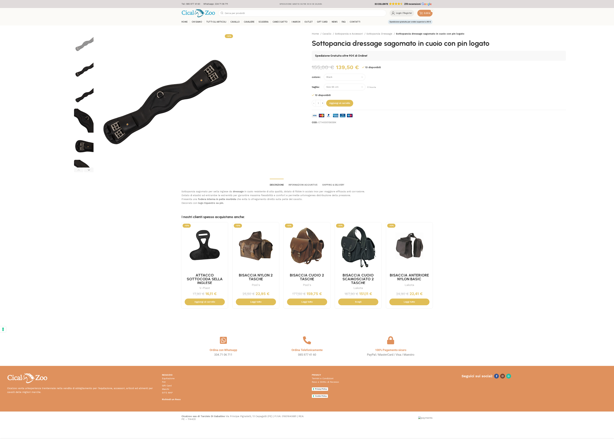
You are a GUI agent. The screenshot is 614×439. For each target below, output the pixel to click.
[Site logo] (198, 13)
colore (316, 77)
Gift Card (167, 385)
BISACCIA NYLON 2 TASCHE (256, 277)
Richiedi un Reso (171, 399)
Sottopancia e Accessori (349, 33)
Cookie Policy (321, 396)
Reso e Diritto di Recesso (325, 382)
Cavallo (327, 33)
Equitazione (168, 378)
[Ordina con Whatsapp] (223, 340)
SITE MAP (167, 392)
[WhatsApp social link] (508, 376)
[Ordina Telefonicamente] (307, 340)
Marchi (165, 389)
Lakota (358, 288)
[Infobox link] (190, 4)
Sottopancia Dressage (379, 33)
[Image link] (27, 377)
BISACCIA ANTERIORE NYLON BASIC (409, 277)
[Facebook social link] (496, 376)
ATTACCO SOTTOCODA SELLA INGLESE (205, 279)
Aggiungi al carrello (339, 103)
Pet (164, 382)
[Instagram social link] (502, 376)
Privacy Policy (321, 389)
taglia (315, 87)
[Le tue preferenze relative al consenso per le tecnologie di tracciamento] (3, 329)
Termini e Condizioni (322, 378)
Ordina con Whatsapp (223, 350)
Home (316, 33)
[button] (403, 4)
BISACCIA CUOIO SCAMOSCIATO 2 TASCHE (358, 279)
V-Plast (204, 288)
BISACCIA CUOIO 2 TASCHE (307, 277)
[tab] (277, 183)
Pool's (256, 285)
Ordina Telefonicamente (307, 350)
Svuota (372, 87)
